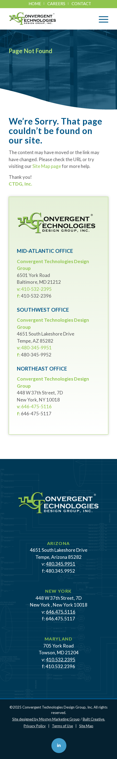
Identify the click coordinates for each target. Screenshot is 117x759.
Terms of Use (62, 726)
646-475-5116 (36, 406)
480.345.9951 (60, 564)
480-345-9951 (36, 347)
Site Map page (46, 166)
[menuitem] (35, 3)
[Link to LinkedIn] (58, 745)
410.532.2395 (60, 659)
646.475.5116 (60, 612)
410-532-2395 (36, 289)
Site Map (86, 726)
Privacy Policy (35, 726)
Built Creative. (94, 719)
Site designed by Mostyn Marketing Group (46, 719)
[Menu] (100, 19)
